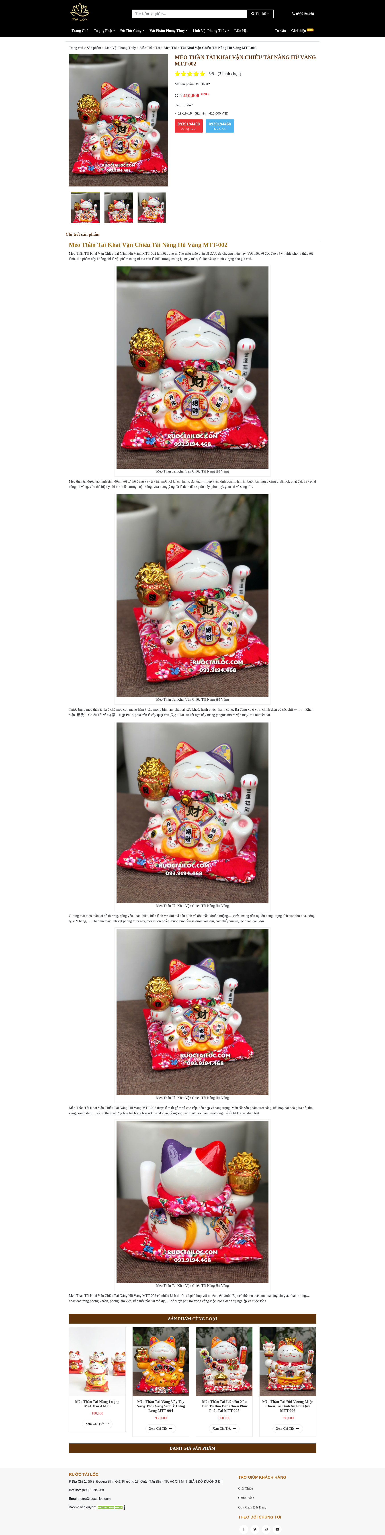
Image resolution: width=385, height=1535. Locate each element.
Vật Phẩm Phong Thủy (167, 31)
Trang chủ (76, 48)
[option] (118, 120)
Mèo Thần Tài (150, 48)
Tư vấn (280, 31)
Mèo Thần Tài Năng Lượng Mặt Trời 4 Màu (97, 1404)
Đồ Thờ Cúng (130, 31)
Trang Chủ (80, 31)
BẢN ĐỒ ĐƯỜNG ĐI (205, 1481)
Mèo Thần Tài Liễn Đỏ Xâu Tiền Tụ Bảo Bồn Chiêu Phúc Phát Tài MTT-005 (224, 1406)
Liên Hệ (240, 31)
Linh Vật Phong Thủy (209, 31)
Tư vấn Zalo (220, 126)
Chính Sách (246, 1498)
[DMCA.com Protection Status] (111, 1507)
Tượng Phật (103, 31)
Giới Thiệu (245, 1488)
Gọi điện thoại (189, 126)
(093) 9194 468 (93, 1490)
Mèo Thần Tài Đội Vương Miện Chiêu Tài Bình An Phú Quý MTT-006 (287, 1406)
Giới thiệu (301, 31)
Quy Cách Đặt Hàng (252, 1507)
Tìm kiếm (262, 14)
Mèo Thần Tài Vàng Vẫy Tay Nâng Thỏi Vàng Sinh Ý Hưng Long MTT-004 (161, 1406)
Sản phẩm (94, 48)
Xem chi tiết (95, 1424)
